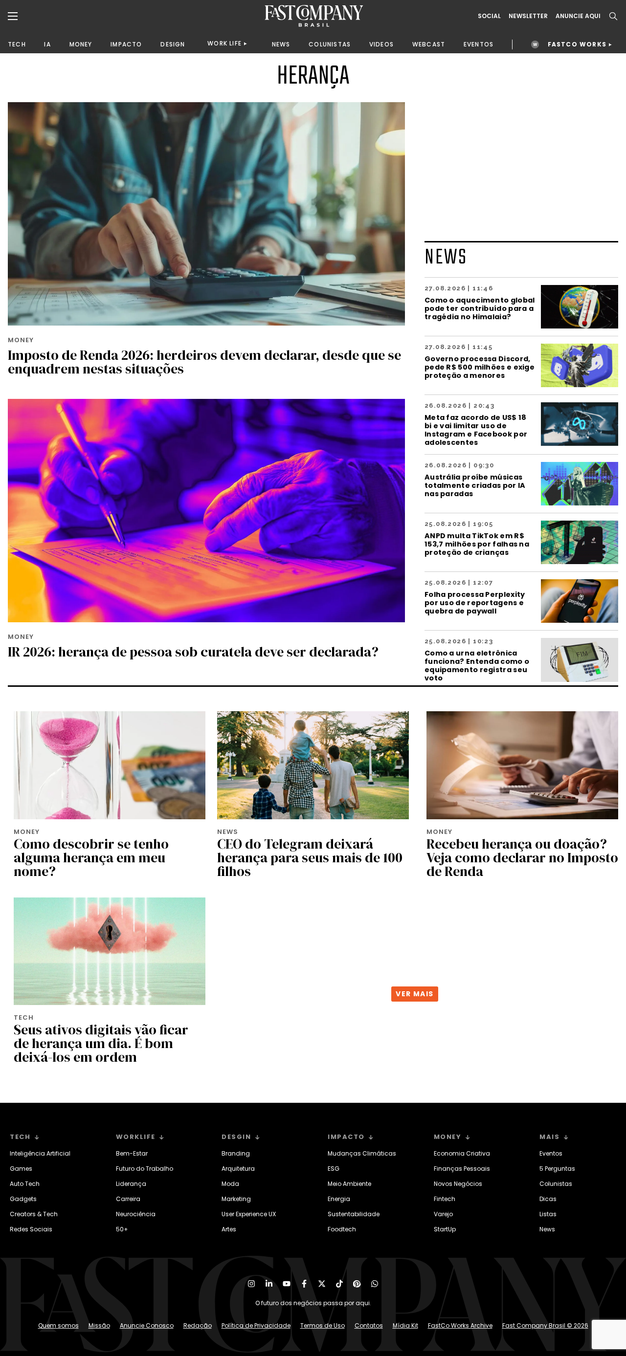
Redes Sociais (31, 1229)
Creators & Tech (34, 1214)
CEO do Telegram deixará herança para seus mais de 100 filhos (309, 857)
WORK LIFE (224, 43)
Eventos (550, 1153)
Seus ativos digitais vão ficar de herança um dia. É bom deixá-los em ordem (101, 1043)
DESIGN (172, 44)
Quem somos (58, 1325)
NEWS (281, 44)
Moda (230, 1183)
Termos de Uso (322, 1325)
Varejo (443, 1214)
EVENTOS (478, 44)
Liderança (131, 1183)
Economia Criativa (462, 1153)
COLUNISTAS (330, 44)
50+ (122, 1229)
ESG (333, 1168)
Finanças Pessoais (462, 1168)
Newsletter (528, 16)
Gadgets (23, 1199)
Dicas (548, 1199)
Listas (548, 1214)
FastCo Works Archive (460, 1325)
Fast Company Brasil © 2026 (545, 1325)
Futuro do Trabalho (144, 1168)
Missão (99, 1325)
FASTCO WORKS (577, 44)
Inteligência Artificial (40, 1153)
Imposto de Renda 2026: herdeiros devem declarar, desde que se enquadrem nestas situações (204, 362)
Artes (229, 1229)
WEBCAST (428, 44)
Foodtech (342, 1229)
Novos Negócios (458, 1183)
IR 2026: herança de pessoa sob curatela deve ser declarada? (193, 651)
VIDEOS (381, 44)
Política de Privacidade (256, 1325)
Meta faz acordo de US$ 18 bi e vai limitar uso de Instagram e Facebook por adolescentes (476, 430)
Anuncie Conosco (147, 1325)
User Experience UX (249, 1214)
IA (47, 44)
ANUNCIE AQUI (578, 16)
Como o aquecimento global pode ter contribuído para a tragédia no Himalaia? (480, 308)
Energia (339, 1199)
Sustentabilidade (354, 1214)
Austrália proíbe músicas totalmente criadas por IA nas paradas (475, 485)
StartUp (445, 1229)
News (547, 1229)
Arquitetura (238, 1168)
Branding (236, 1153)
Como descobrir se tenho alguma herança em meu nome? (91, 857)
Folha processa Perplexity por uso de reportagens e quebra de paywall (475, 602)
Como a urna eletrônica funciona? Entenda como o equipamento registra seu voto (477, 665)
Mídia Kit (405, 1325)
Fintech (444, 1199)
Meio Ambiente (349, 1183)
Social (489, 16)
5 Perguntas (557, 1168)
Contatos (369, 1325)
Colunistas (555, 1183)
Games (21, 1168)
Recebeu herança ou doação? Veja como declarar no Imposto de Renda (522, 857)
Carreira (128, 1199)
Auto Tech (25, 1183)
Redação (197, 1325)
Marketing (236, 1199)
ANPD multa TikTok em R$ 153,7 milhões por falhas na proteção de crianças (477, 544)
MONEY (80, 44)
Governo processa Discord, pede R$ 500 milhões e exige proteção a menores (480, 367)
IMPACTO (126, 44)
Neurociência (136, 1214)
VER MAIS (414, 994)
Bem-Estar (132, 1153)
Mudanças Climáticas (362, 1153)
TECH (17, 44)
